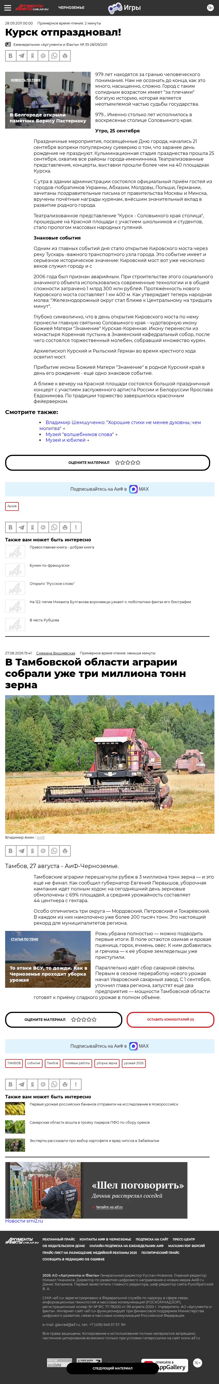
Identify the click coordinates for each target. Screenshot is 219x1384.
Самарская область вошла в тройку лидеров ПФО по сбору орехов (90, 1122)
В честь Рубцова (44, 620)
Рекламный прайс (58, 1239)
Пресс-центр (184, 1239)
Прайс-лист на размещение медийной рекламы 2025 (89, 1253)
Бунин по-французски (49, 565)
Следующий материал (113, 1368)
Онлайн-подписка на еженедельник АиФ (127, 1246)
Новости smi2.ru (24, 1221)
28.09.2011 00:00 (19, 23)
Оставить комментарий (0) (170, 1019)
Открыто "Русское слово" (52, 584)
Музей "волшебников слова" (80, 434)
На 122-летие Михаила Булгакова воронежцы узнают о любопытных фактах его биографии (110, 602)
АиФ (41, 837)
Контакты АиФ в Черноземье (105, 1239)
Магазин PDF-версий (186, 1246)
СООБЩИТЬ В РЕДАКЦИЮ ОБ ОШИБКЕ (73, 1259)
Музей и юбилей (66, 440)
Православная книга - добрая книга (62, 547)
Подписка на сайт (152, 1239)
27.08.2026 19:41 (18, 653)
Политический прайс (160, 1253)
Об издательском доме (63, 1246)
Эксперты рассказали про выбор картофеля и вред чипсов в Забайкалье (94, 1141)
